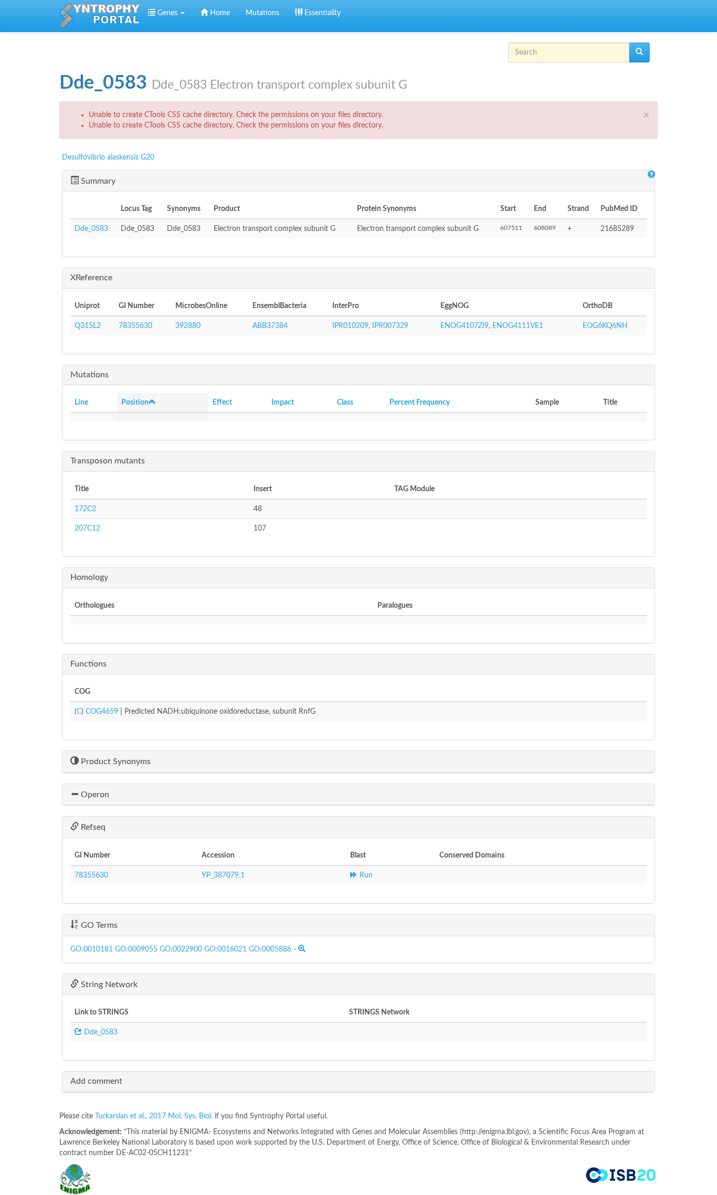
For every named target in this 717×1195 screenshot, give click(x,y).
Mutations (262, 13)
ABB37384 (270, 326)
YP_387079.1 (223, 875)
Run (365, 875)
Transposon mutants (107, 461)
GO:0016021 (225, 949)
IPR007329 (390, 326)
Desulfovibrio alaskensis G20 (108, 157)
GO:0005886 (270, 949)
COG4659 (102, 711)
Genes (167, 13)
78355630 (135, 326)
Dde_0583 (91, 228)
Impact (282, 402)
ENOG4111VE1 (517, 326)
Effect (222, 402)
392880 (188, 326)
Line (81, 402)
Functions (88, 664)
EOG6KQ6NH (605, 326)
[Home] (99, 15)
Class (345, 402)
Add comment (96, 1081)
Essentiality (321, 13)
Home (219, 13)
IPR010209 (350, 326)
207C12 (87, 528)
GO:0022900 (181, 949)
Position (135, 402)
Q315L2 (88, 326)
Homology (89, 577)
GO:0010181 (91, 949)
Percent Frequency (419, 402)
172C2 (85, 509)
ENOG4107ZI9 (464, 326)
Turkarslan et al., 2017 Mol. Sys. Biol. (155, 1116)
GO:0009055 (136, 949)
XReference (91, 277)
